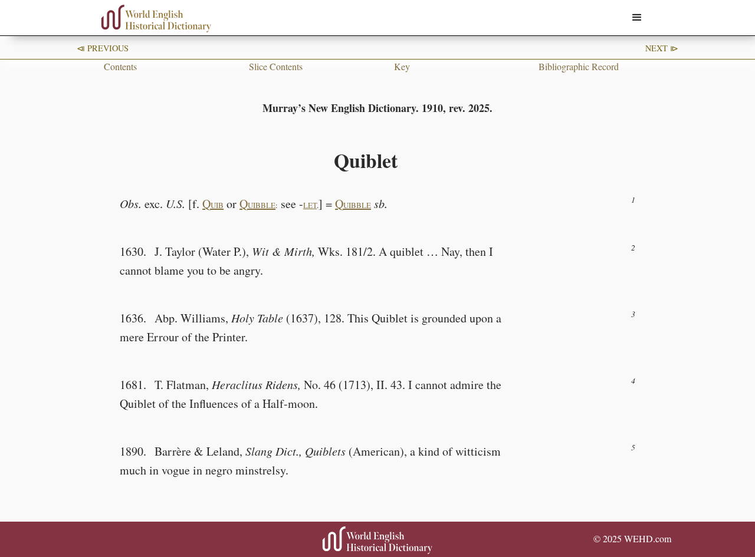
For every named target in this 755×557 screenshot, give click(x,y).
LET (310, 205)
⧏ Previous (103, 48)
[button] (637, 17)
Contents (120, 66)
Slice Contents (276, 66)
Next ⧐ (661, 48)
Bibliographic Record (579, 66)
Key (402, 66)
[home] (156, 19)
